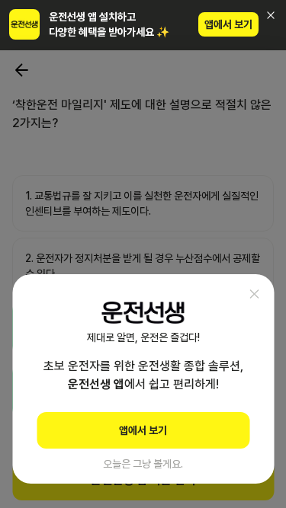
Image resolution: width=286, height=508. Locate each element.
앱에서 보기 (228, 24)
